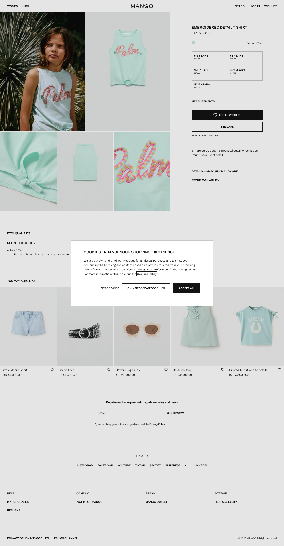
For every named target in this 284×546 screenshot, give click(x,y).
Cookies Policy (147, 274)
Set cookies (110, 288)
